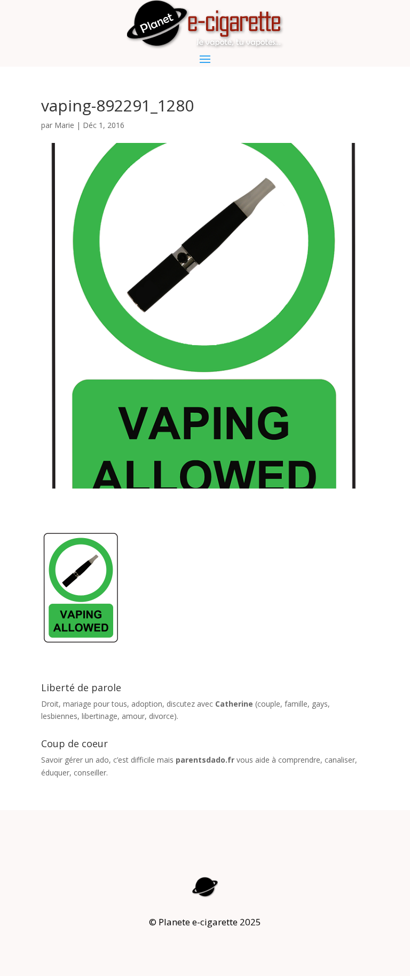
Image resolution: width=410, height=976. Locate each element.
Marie (64, 125)
